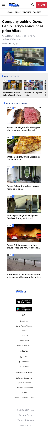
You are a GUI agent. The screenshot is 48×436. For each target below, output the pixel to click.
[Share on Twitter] (14, 44)
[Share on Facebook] (10, 44)
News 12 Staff (7, 36)
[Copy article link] (17, 44)
